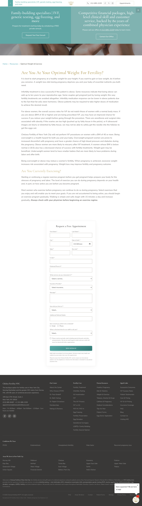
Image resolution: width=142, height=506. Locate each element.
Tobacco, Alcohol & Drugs (106, 398)
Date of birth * (76, 240)
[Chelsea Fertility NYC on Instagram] (14, 416)
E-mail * (52, 258)
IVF (74, 398)
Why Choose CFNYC (57, 391)
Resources (14, 64)
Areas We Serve (79, 495)
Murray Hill (6, 460)
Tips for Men (101, 409)
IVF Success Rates (126, 391)
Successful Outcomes (127, 387)
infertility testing (44, 482)
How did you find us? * (56, 306)
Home (5, 64)
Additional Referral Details (58, 315)
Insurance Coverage (127, 405)
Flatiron (116, 460)
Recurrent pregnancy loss (123, 445)
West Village (35, 467)
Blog (121, 412)
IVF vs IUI (76, 405)
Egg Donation (78, 419)
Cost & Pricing (125, 398)
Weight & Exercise (103, 394)
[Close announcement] (138, 10)
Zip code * (75, 249)
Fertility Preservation (80, 416)
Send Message (71, 348)
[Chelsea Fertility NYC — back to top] (71, 3)
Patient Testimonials (127, 394)
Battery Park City (64, 470)
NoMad (33, 463)
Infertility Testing (79, 391)
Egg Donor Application (104, 416)
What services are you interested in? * (61, 275)
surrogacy (11, 484)
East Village (62, 467)
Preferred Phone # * (55, 266)
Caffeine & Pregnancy (104, 402)
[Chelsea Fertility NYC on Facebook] (4, 416)
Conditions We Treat (9, 441)
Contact (90, 495)
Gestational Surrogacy (81, 423)
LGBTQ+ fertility (20, 484)
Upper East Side (91, 463)
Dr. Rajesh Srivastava (57, 402)
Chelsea (61, 460)
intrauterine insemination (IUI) (73, 482)
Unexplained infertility (65, 445)
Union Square (7, 470)
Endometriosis (35, 445)
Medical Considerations (105, 405)
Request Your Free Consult (35, 35)
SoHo (88, 467)
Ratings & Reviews (56, 409)
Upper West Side (120, 463)
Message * (53, 292)
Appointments (125, 3)
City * (51, 240)
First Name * (53, 231)
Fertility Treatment (79, 387)
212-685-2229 (96, 3)
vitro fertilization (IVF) (57, 482)
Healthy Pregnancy (103, 387)
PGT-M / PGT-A (78, 409)
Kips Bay (6, 463)
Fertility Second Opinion (81, 430)
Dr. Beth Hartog (55, 398)
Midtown (34, 460)
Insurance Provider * (56, 284)
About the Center (56, 387)
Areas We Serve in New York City (13, 456)
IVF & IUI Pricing (126, 402)
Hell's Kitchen (91, 470)
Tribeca (116, 467)
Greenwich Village (9, 467)
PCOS (5, 445)
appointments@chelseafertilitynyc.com (16, 405)
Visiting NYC (124, 419)
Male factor (90, 445)
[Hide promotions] (10, 3)
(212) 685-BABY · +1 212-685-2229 (15, 402)
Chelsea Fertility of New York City (20, 480)
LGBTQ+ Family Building (81, 426)
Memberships (54, 405)
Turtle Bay (61, 463)
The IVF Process (79, 402)
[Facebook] (105, 3)
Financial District (36, 470)
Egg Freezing (77, 412)
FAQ (121, 409)
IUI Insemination (79, 394)
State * (52, 249)
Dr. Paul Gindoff (55, 394)
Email (53, 326)
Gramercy (89, 460)
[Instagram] (112, 3)
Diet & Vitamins (102, 391)
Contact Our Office (106, 36)
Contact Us (124, 416)
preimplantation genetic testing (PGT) (94, 482)
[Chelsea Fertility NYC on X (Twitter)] (9, 416)
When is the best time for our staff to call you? (63, 329)
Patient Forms (101, 412)
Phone (61, 326)
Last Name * (75, 231)
